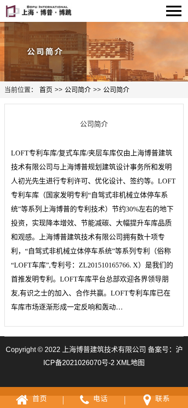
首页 (45, 89)
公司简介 (78, 89)
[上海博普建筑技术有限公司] (42, 10)
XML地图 (130, 362)
